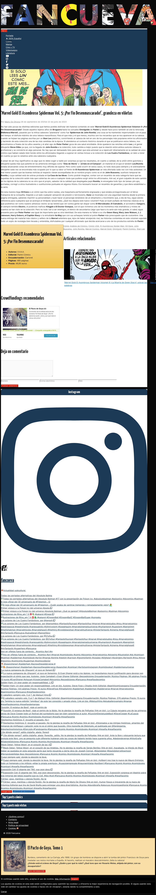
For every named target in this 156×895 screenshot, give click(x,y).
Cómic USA (93, 226)
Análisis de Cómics (78, 226)
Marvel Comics (92, 229)
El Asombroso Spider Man (112, 226)
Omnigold (117, 229)
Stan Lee (141, 229)
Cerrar (4, 891)
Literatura (10, 53)
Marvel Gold (106, 229)
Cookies (12, 828)
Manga (9, 44)
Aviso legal (13, 822)
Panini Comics (129, 229)
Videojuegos (11, 50)
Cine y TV (10, 47)
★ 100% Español (13, 38)
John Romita (78, 229)
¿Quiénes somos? (16, 816)
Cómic (9, 41)
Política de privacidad (18, 825)
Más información (62, 879)
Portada (9, 35)
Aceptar (75, 879)
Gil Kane (129, 226)
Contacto (12, 819)
